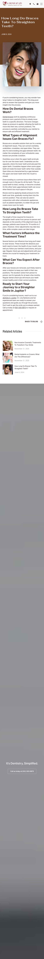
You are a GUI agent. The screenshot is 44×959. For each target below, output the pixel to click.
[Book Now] (38, 4)
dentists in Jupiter (9, 298)
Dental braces (8, 117)
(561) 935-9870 (20, 308)
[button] (41, 4)
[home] (11, 4)
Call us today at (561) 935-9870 (22, 771)
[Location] (30, 4)
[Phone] (34, 4)
